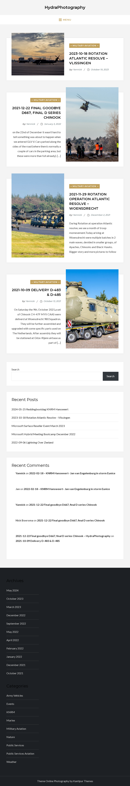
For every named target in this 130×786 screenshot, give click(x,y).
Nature (10, 736)
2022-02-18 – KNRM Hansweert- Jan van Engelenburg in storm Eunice (72, 473)
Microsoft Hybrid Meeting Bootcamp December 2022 (43, 434)
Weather (11, 761)
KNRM (10, 712)
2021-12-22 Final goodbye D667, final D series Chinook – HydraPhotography (63, 535)
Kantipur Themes (83, 781)
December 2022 (15, 615)
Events (10, 703)
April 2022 (12, 640)
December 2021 (15, 664)
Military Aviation (84, 45)
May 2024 (12, 590)
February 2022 (15, 648)
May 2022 (12, 631)
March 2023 (13, 606)
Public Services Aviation (20, 753)
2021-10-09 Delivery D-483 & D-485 (38, 540)
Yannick (77, 69)
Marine (10, 720)
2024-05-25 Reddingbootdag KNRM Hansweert (40, 409)
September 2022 (16, 623)
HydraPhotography (65, 7)
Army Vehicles (14, 695)
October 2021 (14, 673)
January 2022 (14, 656)
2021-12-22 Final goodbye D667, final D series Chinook (36, 113)
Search (15, 369)
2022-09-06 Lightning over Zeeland (32, 442)
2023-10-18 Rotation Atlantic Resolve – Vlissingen (88, 58)
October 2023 (14, 598)
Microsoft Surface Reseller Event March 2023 (38, 425)
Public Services (15, 745)
